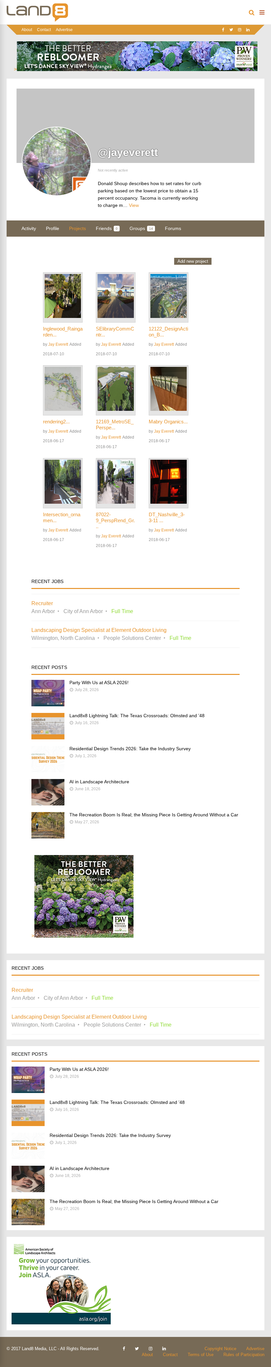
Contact (44, 29)
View (134, 205)
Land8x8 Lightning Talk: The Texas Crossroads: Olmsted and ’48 (137, 715)
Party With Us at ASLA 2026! (99, 682)
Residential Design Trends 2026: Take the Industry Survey (130, 748)
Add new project (192, 261)
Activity (28, 228)
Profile (52, 228)
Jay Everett (58, 344)
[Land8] (37, 20)
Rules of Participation (243, 1354)
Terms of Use (200, 1354)
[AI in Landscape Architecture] (47, 803)
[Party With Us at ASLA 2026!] (47, 704)
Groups (141, 228)
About (26, 29)
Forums (173, 228)
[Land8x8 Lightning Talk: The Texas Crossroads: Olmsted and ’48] (47, 737)
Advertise (64, 29)
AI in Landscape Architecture (99, 781)
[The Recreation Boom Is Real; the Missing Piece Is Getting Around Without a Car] (47, 837)
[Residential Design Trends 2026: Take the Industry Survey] (47, 770)
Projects (77, 228)
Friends (107, 228)
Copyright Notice (220, 1348)
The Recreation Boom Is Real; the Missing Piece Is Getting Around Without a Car (153, 814)
